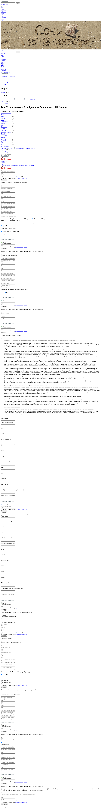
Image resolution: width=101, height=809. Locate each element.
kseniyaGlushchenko (6, 113)
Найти (17, 3)
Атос (2, 125)
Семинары (3, 10)
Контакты (3, 69)
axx (2, 142)
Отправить (3, 179)
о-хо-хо (3, 118)
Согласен (39, 790)
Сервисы (3, 13)
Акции (2, 19)
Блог (2, 7)
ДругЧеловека (5, 146)
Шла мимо (4, 127)
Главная (3, 53)
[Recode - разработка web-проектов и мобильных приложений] (6, 160)
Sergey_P (3, 144)
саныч (2, 120)
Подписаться (4, 804)
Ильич (2, 114)
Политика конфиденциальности (25, 165)
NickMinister (4, 121)
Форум (2, 16)
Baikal (2, 116)
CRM (2, 14)
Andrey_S (3, 139)
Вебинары (3, 12)
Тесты (2, 66)
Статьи (2, 9)
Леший (3, 134)
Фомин (3, 128)
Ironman (3, 123)
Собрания (3, 17)
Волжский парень (5, 132)
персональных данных (21, 178)
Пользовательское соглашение (9, 165)
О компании (4, 67)
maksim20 (3, 130)
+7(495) (5, 4)
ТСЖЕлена (4, 135)
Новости (3, 62)
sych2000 (3, 141)
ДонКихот (3, 137)
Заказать (3, 332)
